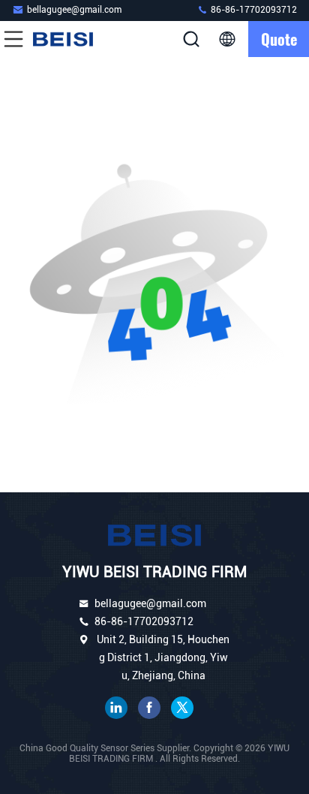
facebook (149, 707)
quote (279, 39)
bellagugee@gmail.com (74, 10)
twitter (182, 707)
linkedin (116, 707)
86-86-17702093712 (252, 10)
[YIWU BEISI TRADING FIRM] (63, 39)
